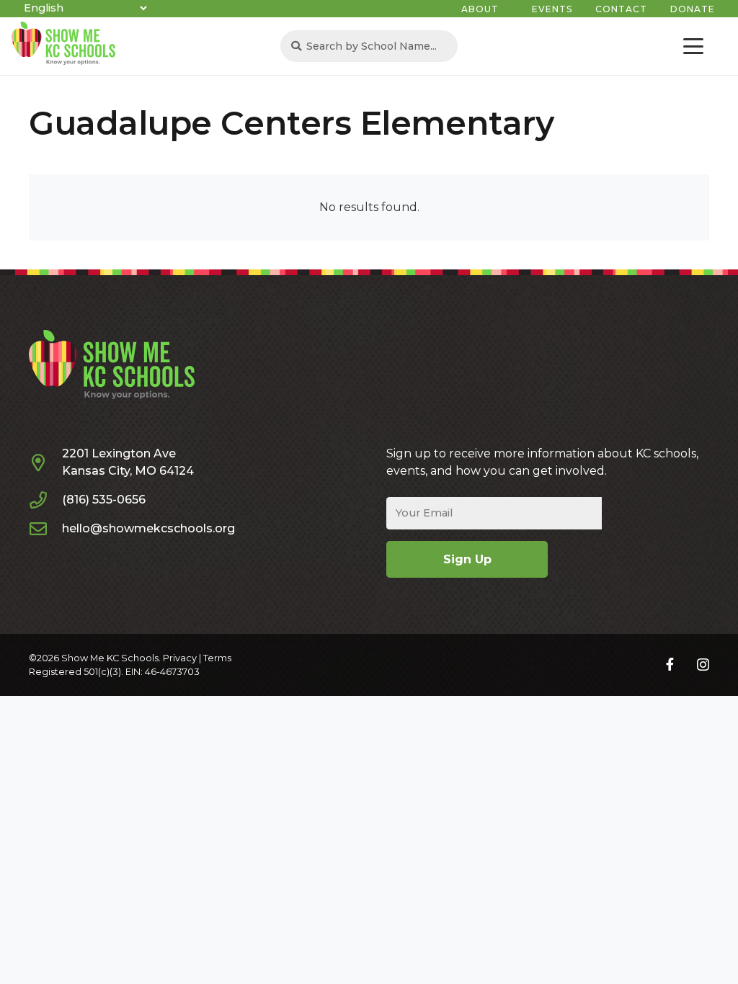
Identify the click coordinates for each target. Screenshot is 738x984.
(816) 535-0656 (104, 499)
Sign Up (467, 559)
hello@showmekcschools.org (148, 528)
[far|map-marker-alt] (45, 462)
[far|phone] (45, 500)
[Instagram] (703, 665)
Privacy (180, 658)
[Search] (296, 46)
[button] (693, 46)
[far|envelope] (45, 528)
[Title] (670, 664)
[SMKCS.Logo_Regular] (63, 43)
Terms (217, 658)
